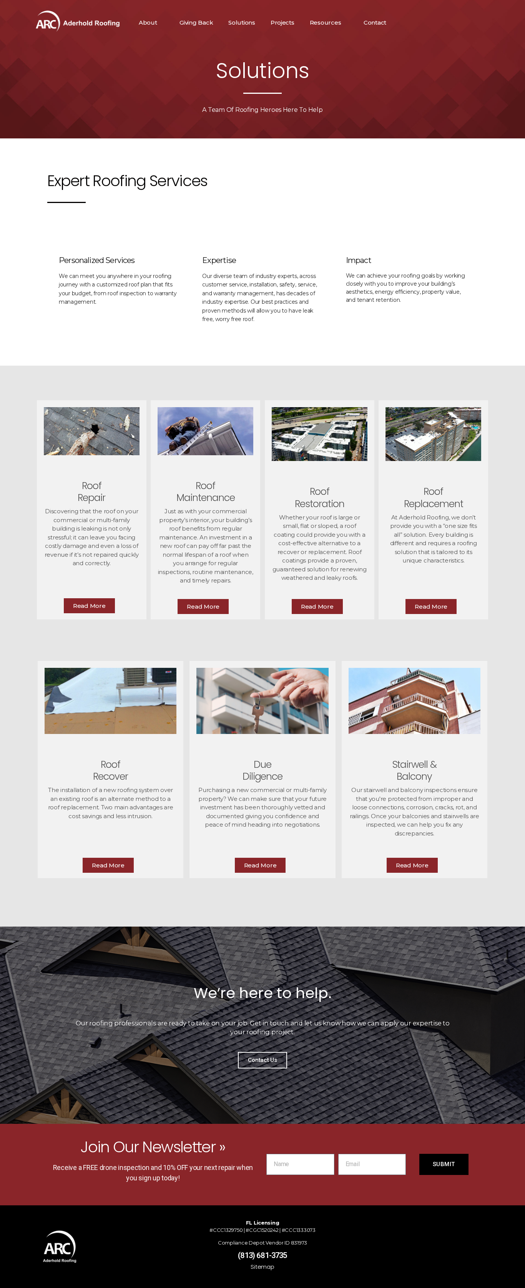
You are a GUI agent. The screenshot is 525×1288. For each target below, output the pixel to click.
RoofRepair (91, 491)
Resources (325, 22)
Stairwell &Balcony (414, 770)
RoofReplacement (433, 497)
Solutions (241, 22)
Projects (282, 22)
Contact (375, 22)
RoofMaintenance (205, 491)
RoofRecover (110, 770)
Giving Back (196, 22)
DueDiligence (263, 770)
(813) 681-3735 (262, 1255)
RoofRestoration (319, 497)
